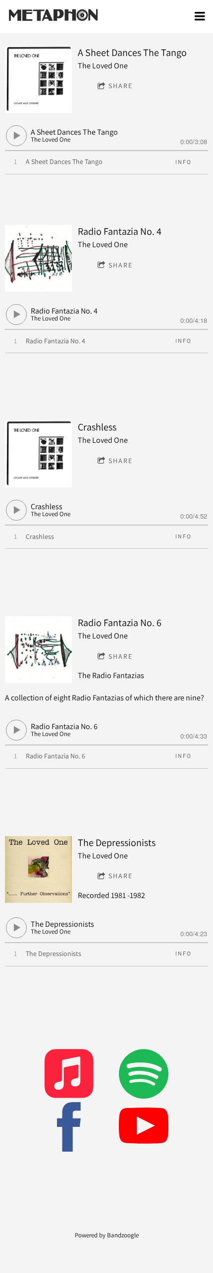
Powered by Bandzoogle (107, 1234)
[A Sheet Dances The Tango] (38, 79)
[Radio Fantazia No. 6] (38, 649)
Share (120, 85)
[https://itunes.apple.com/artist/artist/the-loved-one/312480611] (69, 1075)
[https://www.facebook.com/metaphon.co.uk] (69, 1128)
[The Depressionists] (38, 869)
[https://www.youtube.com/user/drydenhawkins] (143, 1128)
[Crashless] (38, 454)
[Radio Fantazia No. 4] (38, 258)
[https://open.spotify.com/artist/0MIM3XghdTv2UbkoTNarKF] (143, 1075)
